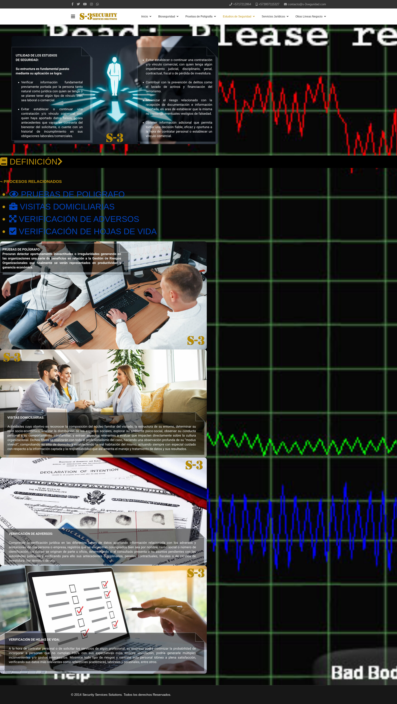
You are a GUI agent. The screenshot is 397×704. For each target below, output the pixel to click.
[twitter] (78, 4)
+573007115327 (268, 4)
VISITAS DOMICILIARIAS (66, 206)
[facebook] (72, 4)
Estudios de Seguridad (237, 16)
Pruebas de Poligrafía (199, 16)
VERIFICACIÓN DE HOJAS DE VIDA (87, 231)
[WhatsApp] (97, 4)
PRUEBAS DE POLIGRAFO (72, 194)
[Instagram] (91, 4)
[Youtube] (85, 4)
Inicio (144, 16)
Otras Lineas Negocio (309, 16)
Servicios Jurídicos (273, 16)
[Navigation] (73, 16)
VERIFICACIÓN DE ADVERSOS (78, 219)
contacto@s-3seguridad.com (307, 4)
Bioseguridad (166, 16)
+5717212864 (242, 4)
